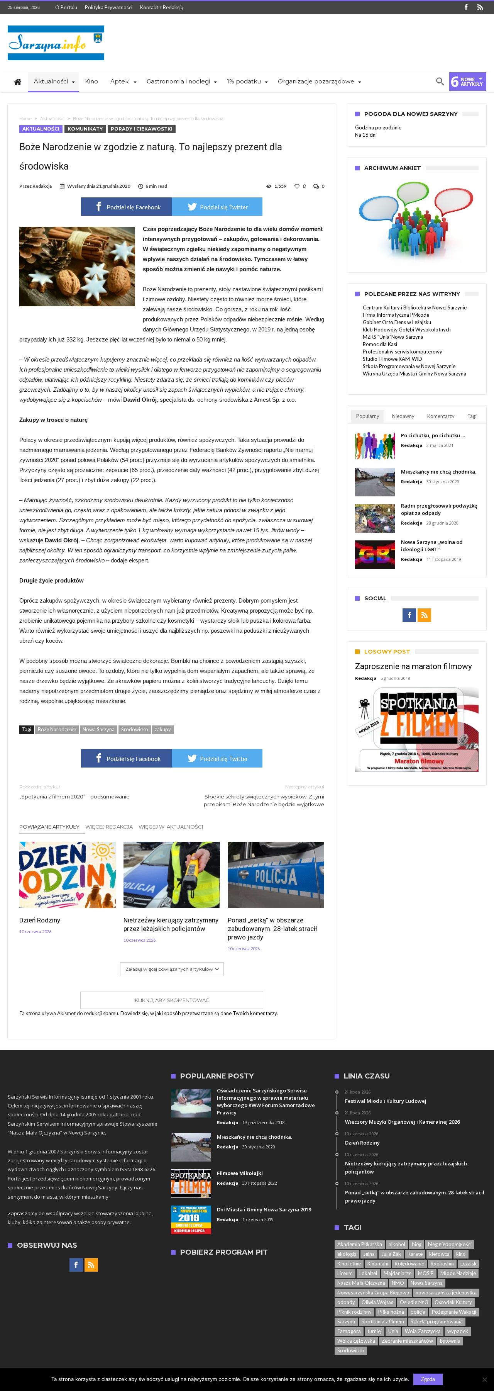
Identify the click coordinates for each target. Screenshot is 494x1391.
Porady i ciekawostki (142, 129)
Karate (415, 1254)
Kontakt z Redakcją (161, 7)
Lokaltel (368, 1273)
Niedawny (403, 416)
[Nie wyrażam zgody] (484, 1379)
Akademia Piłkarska (359, 1244)
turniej (374, 1331)
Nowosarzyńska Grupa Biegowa (373, 1292)
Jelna (369, 1254)
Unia (393, 1331)
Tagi (472, 416)
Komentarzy (441, 416)
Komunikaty (85, 129)
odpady (346, 1302)
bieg (416, 1244)
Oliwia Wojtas (377, 1302)
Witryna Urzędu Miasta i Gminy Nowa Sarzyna (414, 373)
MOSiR (426, 1273)
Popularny (367, 416)
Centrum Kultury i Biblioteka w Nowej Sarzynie (415, 307)
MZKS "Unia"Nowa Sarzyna (393, 337)
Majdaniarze (397, 1273)
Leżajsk (468, 1263)
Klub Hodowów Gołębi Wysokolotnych (407, 329)
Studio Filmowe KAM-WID (392, 359)
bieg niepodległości (450, 1244)
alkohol (397, 1244)
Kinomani (377, 1263)
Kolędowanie (409, 1263)
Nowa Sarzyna (99, 729)
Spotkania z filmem (383, 1321)
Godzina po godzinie (378, 127)
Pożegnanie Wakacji (454, 1312)
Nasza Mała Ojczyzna (361, 1283)
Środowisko (134, 729)
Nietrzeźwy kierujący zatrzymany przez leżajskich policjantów (171, 924)
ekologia (347, 1254)
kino (461, 1254)
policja (418, 1312)
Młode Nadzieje (458, 1273)
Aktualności (52, 118)
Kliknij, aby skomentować (172, 1000)
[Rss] (480, 7)
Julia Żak (391, 1254)
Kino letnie (349, 1263)
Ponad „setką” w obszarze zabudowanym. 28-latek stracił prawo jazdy (272, 928)
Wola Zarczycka (423, 1331)
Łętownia (450, 1341)
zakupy (163, 729)
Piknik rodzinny (354, 1312)
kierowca (439, 1254)
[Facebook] (466, 7)
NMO (398, 1283)
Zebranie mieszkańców (407, 1341)
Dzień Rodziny (39, 920)
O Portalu (66, 7)
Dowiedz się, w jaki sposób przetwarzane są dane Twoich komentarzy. (199, 1013)
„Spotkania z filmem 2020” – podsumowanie (74, 792)
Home (25, 118)
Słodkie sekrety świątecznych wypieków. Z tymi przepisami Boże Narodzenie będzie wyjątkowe (264, 795)
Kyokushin (442, 1263)
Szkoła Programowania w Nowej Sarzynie (409, 366)
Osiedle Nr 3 (414, 1302)
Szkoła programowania (437, 1321)
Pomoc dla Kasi (380, 344)
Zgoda (428, 1379)
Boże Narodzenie (57, 729)
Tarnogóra (349, 1331)
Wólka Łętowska (356, 1341)
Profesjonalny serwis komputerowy (402, 351)
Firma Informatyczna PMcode (396, 315)
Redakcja (42, 186)
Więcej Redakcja (109, 827)
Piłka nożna (391, 1312)
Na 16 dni (366, 135)
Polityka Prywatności (108, 7)
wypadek (457, 1331)
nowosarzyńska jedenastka (446, 1292)
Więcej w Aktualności (171, 827)
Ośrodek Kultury (453, 1302)
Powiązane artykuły (49, 827)
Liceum (345, 1273)
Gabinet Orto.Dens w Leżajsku (397, 322)
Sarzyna (346, 1321)
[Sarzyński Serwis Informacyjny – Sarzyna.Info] (56, 25)
